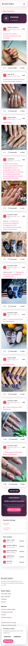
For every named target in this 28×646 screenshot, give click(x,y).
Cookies (3, 615)
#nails (11, 164)
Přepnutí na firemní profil (8, 625)
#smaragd (6, 38)
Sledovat (21, 541)
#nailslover (15, 221)
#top (10, 34)
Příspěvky (4, 599)
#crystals (11, 276)
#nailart (14, 166)
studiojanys (10, 159)
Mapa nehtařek (5, 596)
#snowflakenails (8, 227)
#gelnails (12, 452)
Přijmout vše (8, 641)
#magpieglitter (7, 170)
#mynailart (6, 223)
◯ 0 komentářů (12, 68)
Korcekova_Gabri (12, 214)
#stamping (6, 225)
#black (9, 274)
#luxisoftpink (7, 174)
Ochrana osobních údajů (8, 609)
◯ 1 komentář (12, 306)
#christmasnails (8, 36)
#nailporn (13, 172)
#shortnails (18, 452)
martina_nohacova (12, 27)
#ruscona (6, 34)
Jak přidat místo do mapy (8, 622)
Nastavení (7, 637)
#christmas (13, 407)
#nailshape (15, 178)
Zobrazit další (14, 491)
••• (23, 29)
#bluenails (6, 364)
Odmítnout (17, 637)
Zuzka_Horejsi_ (11, 117)
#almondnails (7, 178)
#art (4, 321)
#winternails (17, 36)
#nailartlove (16, 170)
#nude (5, 122)
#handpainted (14, 223)
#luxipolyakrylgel (8, 176)
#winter (14, 34)
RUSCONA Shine (6, 594)
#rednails (6, 164)
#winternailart (7, 166)
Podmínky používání (7, 612)
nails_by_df (10, 74)
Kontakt (3, 602)
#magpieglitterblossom (10, 168)
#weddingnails (7, 79)
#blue (5, 274)
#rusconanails (18, 176)
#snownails (13, 225)
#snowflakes (17, 227)
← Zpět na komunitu (7, 11)
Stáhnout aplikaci (14, 510)
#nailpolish (20, 172)
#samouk (18, 81)
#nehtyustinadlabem (9, 81)
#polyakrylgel (16, 174)
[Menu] (24, 4)
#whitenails (16, 79)
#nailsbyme (6, 172)
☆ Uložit (22, 68)
